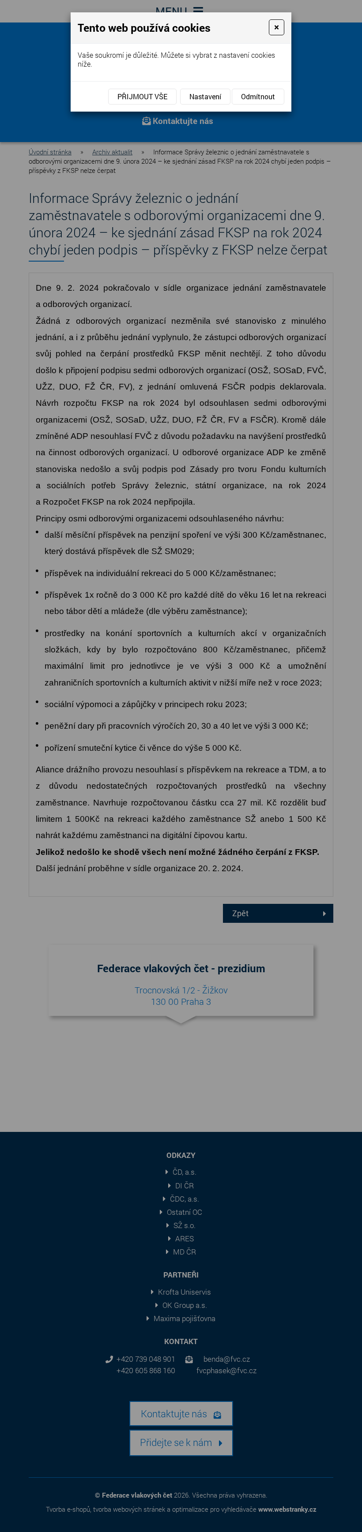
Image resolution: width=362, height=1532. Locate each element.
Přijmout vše (142, 96)
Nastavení (205, 96)
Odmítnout (258, 96)
